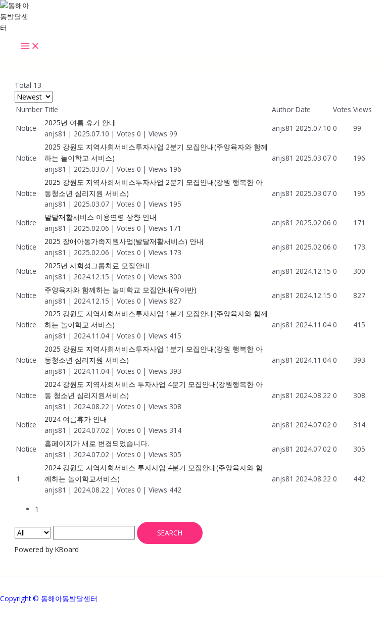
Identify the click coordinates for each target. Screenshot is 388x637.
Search (169, 532)
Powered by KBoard (47, 549)
